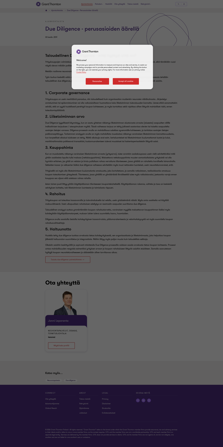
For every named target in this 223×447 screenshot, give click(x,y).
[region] (112, 67)
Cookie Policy (81, 72)
